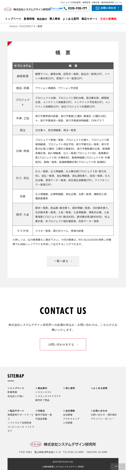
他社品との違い (16, 396)
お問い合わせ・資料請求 (104, 414)
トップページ (13, 18)
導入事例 (54, 18)
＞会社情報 (69, 410)
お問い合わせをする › (63, 344)
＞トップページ (16, 388)
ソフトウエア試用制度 (19, 422)
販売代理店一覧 (43, 414)
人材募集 (68, 422)
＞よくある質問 (99, 388)
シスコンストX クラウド (48, 396)
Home (13, 26)
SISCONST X (27, 26)
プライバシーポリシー (103, 418)
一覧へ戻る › (63, 261)
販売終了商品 (42, 400)
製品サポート (90, 18)
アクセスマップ (71, 418)
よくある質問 (71, 18)
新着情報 (29, 18)
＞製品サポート (16, 410)
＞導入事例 (69, 388)
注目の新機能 (108, 18)
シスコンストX (43, 392)
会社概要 (68, 414)
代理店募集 (41, 418)
